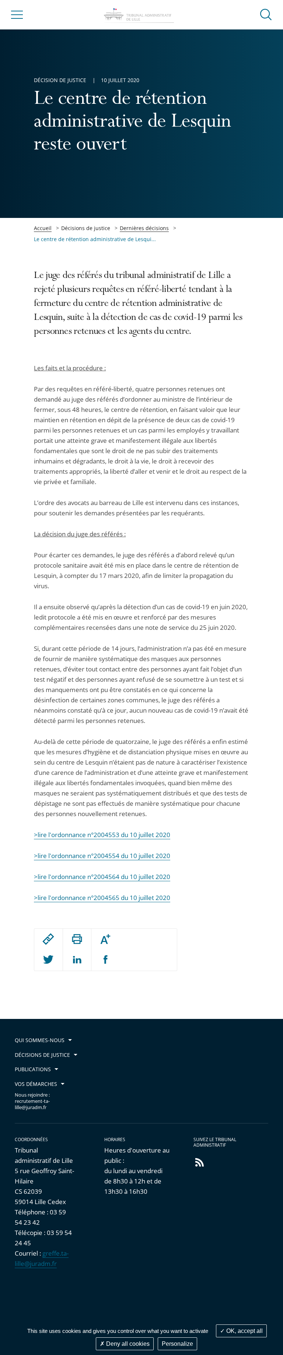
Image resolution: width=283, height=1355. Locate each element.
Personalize (177, 1344)
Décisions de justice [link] (85, 228)
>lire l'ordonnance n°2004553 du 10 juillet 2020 (102, 834)
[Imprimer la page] (77, 939)
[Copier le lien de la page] (48, 939)
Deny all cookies (127, 1344)
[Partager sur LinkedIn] (77, 960)
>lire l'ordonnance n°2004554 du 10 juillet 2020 (102, 855)
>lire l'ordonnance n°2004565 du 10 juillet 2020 (102, 897)
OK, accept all (244, 1331)
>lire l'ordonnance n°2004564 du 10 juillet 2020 (102, 876)
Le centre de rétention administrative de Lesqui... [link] (95, 239)
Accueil (43, 228)
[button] (266, 14)
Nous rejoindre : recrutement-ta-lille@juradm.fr (32, 1101)
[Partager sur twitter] (48, 960)
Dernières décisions (144, 228)
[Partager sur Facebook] (105, 960)
